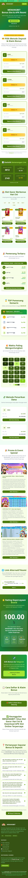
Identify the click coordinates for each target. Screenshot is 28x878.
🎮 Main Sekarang (5, 842)
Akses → (14, 587)
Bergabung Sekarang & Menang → (14, 288)
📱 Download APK (14, 21)
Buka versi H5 (14, 23)
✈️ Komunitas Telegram (6, 851)
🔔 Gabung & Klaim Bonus (14, 673)
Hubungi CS (11, 153)
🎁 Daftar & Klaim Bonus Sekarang (14, 703)
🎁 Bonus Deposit (5, 844)
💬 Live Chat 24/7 (5, 849)
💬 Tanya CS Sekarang (14, 813)
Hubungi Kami (5, 865)
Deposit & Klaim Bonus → (14, 71)
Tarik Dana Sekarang (14, 419)
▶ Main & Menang (7, 223)
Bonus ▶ (24, 3)
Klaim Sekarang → (14, 491)
